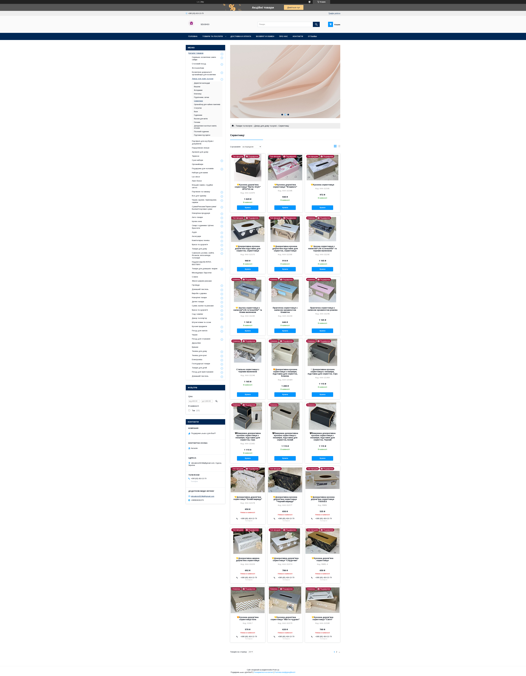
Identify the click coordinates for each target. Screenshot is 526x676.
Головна (192, 36)
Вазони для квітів (201, 119)
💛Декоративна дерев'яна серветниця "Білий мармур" (247, 498)
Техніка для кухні (199, 355)
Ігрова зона (197, 221)
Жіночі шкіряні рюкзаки (202, 281)
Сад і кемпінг (197, 314)
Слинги (195, 277)
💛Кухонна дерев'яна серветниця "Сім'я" (322, 618)
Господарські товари (201, 364)
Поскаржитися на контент (263, 672)
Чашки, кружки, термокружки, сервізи (204, 201)
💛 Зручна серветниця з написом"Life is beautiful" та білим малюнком (247, 310)
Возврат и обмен (265, 36)
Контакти (298, 36)
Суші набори (197, 160)
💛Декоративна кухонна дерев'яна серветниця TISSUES (322, 499)
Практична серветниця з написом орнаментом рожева (322, 309)
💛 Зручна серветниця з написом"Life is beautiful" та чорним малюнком (322, 248)
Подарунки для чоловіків (203, 168)
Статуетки (198, 108)
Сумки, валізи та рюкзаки (203, 306)
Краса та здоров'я (200, 244)
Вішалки (197, 87)
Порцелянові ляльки (200, 148)
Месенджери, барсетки (201, 273)
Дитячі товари (198, 302)
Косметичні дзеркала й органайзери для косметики (204, 73)
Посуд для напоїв (199, 331)
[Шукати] (316, 24)
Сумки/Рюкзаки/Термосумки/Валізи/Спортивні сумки (204, 208)
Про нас (283, 36)
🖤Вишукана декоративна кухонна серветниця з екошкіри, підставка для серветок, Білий (285, 436)
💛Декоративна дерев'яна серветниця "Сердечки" (285, 559)
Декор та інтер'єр (199, 318)
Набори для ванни (200, 173)
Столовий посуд (199, 64)
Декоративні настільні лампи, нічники (205, 127)
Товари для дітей (199, 368)
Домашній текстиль (200, 289)
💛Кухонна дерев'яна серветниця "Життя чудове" (285, 618)
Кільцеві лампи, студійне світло (202, 186)
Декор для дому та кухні (265, 126)
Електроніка (197, 359)
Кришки (195, 347)
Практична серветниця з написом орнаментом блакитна (285, 310)
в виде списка (339, 147)
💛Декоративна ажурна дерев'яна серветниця (247, 559)
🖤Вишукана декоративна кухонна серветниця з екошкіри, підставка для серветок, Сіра (248, 436)
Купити (248, 208)
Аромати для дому (200, 152)
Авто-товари (197, 217)
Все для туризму (199, 196)
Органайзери (197, 164)
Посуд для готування (201, 339)
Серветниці (198, 101)
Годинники (198, 115)
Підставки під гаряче (202, 135)
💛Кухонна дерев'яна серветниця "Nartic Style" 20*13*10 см (248, 187)
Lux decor (196, 177)
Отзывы (312, 36)
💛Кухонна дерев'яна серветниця (322, 559)
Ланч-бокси (197, 181)
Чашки (194, 335)
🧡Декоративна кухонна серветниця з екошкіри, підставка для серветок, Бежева (285, 372)
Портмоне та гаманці (201, 192)
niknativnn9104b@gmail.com (202, 496)
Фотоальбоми (198, 68)
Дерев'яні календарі (202, 83)
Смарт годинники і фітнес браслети (203, 226)
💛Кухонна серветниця (322, 185)
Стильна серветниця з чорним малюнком (247, 370)
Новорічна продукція (201, 213)
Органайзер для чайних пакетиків (207, 104)
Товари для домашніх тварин (204, 269)
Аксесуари (196, 236)
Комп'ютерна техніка (200, 240)
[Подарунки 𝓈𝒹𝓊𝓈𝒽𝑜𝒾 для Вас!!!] (191, 29)
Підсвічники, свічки (201, 97)
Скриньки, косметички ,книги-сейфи (204, 58)
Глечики (197, 122)
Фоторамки (198, 90)
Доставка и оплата (240, 36)
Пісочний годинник (201, 132)
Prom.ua (276, 670)
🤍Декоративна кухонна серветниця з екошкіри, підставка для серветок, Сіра (322, 371)
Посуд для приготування (202, 372)
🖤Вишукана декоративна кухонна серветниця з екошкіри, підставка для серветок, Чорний (322, 436)
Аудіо (194, 232)
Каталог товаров (195, 53)
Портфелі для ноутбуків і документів (203, 142)
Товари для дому (199, 249)
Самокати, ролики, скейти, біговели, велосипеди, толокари (203, 255)
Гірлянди (196, 285)
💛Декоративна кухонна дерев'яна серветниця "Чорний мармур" (285, 499)
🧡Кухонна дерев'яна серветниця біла (247, 618)
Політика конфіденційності (285, 672)
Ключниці (197, 94)
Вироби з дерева (199, 293)
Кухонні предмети (199, 326)
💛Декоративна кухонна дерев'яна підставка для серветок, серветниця (247, 248)
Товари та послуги (212, 36)
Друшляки (196, 343)
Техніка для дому (199, 351)
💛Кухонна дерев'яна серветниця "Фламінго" (285, 186)
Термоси (195, 156)
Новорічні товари (199, 297)
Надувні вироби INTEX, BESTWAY (201, 263)
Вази (196, 112)
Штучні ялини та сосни (201, 322)
